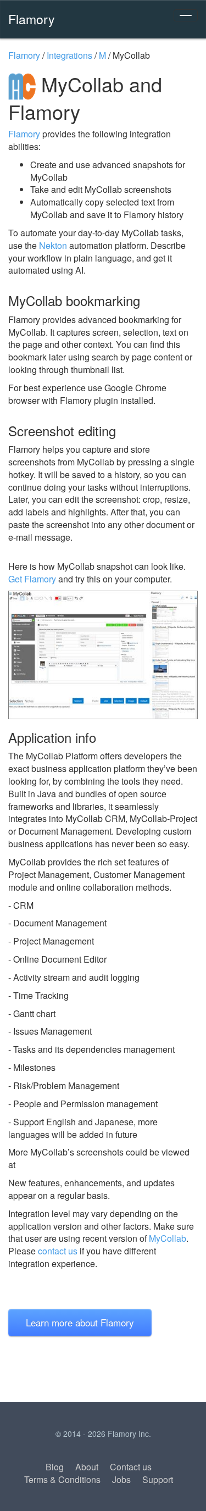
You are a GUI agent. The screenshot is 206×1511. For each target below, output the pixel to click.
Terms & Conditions (62, 1479)
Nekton (53, 245)
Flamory (31, 18)
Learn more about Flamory (80, 1322)
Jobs (121, 1479)
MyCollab (167, 1238)
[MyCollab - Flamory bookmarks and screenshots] (103, 655)
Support (157, 1479)
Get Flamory (32, 579)
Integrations (69, 55)
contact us (57, 1251)
